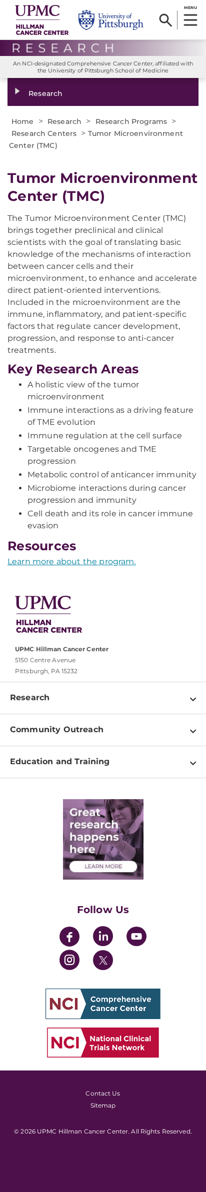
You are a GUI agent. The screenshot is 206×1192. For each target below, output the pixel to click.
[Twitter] (103, 960)
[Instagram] (70, 961)
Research (45, 93)
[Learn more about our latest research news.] (103, 839)
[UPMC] (41, 20)
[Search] (166, 19)
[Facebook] (70, 938)
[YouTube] (136, 938)
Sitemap (103, 1105)
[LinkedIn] (103, 938)
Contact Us (103, 1093)
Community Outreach (57, 729)
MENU (190, 7)
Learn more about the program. (72, 561)
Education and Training (60, 761)
